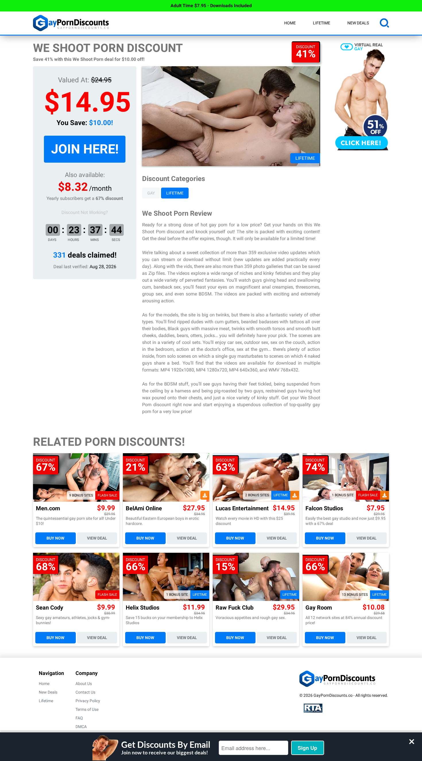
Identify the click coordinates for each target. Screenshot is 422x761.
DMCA (81, 726)
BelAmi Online (144, 508)
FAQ (79, 718)
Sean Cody (49, 607)
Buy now (55, 538)
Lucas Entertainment (242, 508)
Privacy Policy (88, 700)
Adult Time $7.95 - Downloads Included (211, 5)
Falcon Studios (324, 508)
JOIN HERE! (85, 149)
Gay (151, 193)
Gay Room (318, 607)
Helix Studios (142, 607)
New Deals (358, 23)
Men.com (48, 508)
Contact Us (85, 692)
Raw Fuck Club (234, 607)
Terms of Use (87, 709)
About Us (84, 683)
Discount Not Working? (84, 212)
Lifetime (321, 23)
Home (290, 23)
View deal (97, 538)
